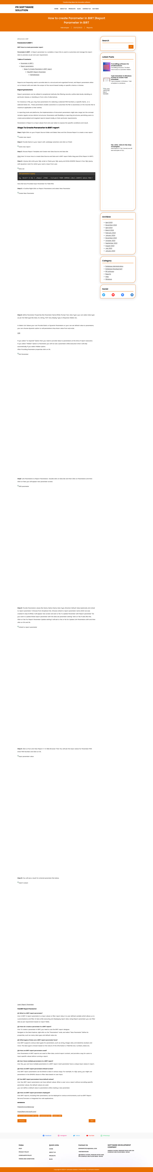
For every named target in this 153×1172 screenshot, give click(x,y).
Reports (90, 28)
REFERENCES (34, 75)
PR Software (109, 271)
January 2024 (110, 235)
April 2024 (109, 228)
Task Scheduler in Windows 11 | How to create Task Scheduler (121, 77)
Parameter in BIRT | (27, 63)
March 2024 (109, 230)
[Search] (131, 47)
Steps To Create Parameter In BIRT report (38, 69)
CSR (18, 333)
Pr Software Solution (24, 9)
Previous (22, 1121)
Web (107, 277)
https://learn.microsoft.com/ (26, 1111)
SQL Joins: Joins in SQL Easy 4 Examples (121, 145)
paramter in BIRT (57, 1115)
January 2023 (110, 251)
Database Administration (114, 266)
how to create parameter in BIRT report (28, 1115)
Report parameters (27, 66)
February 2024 (110, 233)
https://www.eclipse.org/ (25, 1107)
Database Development (113, 269)
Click (19, 156)
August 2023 (109, 246)
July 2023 (108, 248)
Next (92, 1121)
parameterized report (45, 1115)
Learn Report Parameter (25, 1004)
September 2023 (111, 243)
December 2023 (111, 238)
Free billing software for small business (120, 64)
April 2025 (109, 222)
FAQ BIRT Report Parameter (36, 72)
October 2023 (110, 241)
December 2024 (111, 225)
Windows (108, 279)
